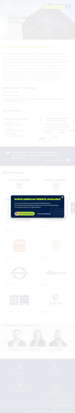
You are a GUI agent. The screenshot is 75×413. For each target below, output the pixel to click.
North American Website (26, 214)
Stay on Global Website (44, 214)
